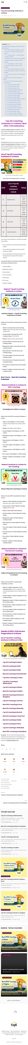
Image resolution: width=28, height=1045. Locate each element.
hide (8, 44)
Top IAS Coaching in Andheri (10, 848)
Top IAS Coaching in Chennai (13, 701)
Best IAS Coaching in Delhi (12, 666)
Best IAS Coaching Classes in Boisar (13, 947)
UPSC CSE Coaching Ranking (6, 784)
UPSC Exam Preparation (5, 788)
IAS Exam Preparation (5, 780)
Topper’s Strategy (9, 1034)
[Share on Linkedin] (14, 749)
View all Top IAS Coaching (13, 1000)
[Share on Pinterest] (10, 749)
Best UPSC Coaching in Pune (12, 704)
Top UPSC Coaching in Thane (13, 678)
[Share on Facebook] (2, 749)
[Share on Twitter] (6, 749)
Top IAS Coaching (6, 876)
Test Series (23, 1033)
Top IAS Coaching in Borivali (10, 837)
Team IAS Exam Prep (6, 822)
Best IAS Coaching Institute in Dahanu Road (13, 880)
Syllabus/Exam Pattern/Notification (11, 1033)
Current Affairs (5, 1031)
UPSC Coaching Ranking (5, 782)
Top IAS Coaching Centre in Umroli (13, 969)
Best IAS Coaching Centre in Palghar (13, 992)
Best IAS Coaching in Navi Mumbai (14, 674)
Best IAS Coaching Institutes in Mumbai (13, 826)
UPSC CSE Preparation (5, 786)
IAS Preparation (14, 780)
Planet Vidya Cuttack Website (14, 510)
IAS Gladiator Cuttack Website (14, 428)
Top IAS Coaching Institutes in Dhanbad (15, 803)
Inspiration (23, 1031)
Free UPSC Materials (15, 1031)
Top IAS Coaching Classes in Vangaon (13, 913)
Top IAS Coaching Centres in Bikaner (12, 795)
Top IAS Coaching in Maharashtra (11, 816)
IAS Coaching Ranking (5, 779)
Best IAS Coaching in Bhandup (13, 708)
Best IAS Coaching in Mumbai (13, 378)
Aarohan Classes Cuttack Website (15, 338)
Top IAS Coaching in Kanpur (12, 662)
